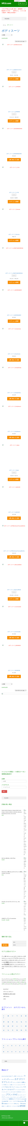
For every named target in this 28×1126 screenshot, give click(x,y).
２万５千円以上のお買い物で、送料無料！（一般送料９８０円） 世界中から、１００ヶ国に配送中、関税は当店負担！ (14, 10)
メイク (7, 1099)
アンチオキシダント (20, 1076)
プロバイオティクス (21, 1094)
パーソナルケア (18, 1089)
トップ (20, 982)
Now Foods (8, 1076)
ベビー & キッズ (8, 1097)
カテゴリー (19, 1079)
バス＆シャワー (19, 1087)
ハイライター (7, 983)
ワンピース (22, 983)
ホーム (4, 25)
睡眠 (9, 962)
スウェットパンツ (6, 980)
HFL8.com (6, 3)
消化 (18, 1101)
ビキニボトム (15, 983)
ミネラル (4, 1099)
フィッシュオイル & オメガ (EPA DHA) (14, 1091)
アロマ (11, 956)
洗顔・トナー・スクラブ (11, 1101)
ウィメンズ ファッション (7, 979)
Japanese (18, 0)
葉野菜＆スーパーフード (9, 1103)
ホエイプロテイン (14, 1097)
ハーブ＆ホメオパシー (8, 1087)
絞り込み (5, 945)
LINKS (4, 999)
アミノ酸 (5, 956)
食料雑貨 (22, 1106)
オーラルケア (11, 1079)
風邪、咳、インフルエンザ (12, 1106)
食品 (18, 1106)
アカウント (4, 1123)
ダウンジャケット (13, 982)
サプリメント (7, 1082)
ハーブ (14, 958)
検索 (14, 1123)
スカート (13, 980)
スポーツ (16, 956)
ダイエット (7, 958)
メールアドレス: (5, 784)
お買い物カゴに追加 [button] (14, 159)
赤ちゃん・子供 (18, 1103)
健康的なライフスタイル (15, 1099)
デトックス (16, 964)
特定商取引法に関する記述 (9, 994)
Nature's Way (4, 1076)
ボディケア (22, 1097)
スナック (15, 1082)
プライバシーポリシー (8, 991)
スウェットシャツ (20, 979)
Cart (21, 1122)
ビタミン (8, 960)
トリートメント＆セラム (16, 1084)
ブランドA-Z (11, 1094)
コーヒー (16, 962)
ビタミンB (5, 1091)
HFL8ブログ (5, 989)
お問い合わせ (6, 996)
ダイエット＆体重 (9, 1084)
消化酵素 (8, 964)
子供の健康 (4, 1101)
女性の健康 (24, 1099)
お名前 (3, 778)
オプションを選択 (14, 79)
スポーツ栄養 (20, 1082)
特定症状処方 (22, 1101)
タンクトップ (20, 980)
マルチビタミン (11, 966)
